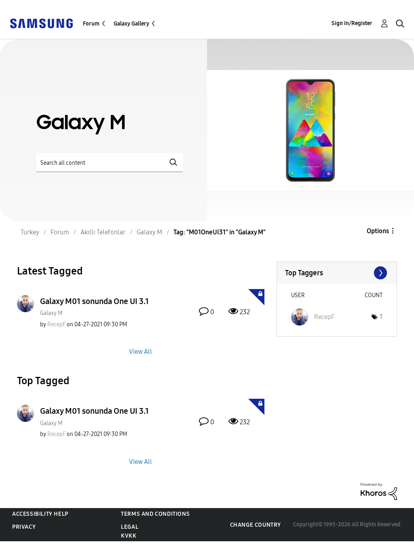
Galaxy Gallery (131, 23)
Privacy (24, 526)
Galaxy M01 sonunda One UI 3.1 (94, 301)
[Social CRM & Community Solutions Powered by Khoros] (379, 491)
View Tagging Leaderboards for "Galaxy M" (337, 273)
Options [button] (378, 231)
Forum (91, 23)
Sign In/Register (352, 23)
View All (140, 351)
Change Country (255, 524)
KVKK (128, 535)
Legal (129, 526)
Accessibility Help (40, 513)
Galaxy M (51, 313)
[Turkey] (41, 23)
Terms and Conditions (155, 513)
